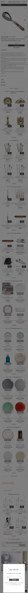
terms (16, 584)
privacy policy (19, 584)
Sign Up (14, 579)
